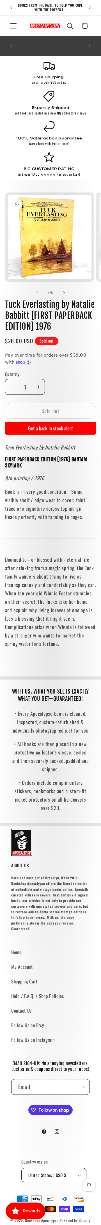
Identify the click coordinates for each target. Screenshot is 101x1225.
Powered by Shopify (75, 1220)
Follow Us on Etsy (27, 1025)
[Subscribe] (82, 1087)
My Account (22, 966)
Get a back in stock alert (50, 428)
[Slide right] (64, 293)
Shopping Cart (24, 981)
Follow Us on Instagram (33, 1039)
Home (16, 952)
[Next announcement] (90, 8)
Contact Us (21, 1010)
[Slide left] (37, 293)
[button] (13, 26)
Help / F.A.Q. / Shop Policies (37, 995)
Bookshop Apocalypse (42, 1220)
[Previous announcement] (11, 8)
